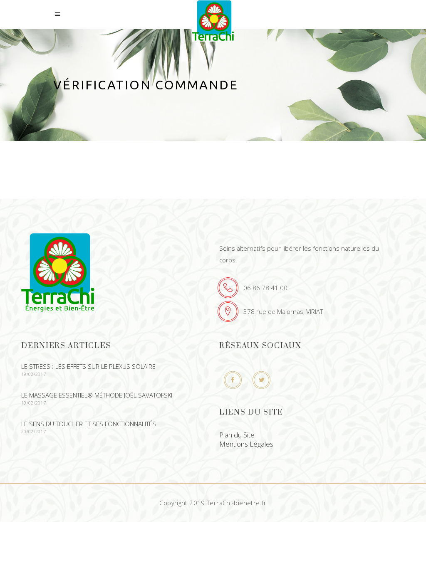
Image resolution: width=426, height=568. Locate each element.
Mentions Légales (246, 444)
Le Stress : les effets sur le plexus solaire (88, 366)
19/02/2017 (33, 374)
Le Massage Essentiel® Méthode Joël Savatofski (96, 395)
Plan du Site (237, 435)
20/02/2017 (33, 431)
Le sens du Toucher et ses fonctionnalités (88, 424)
